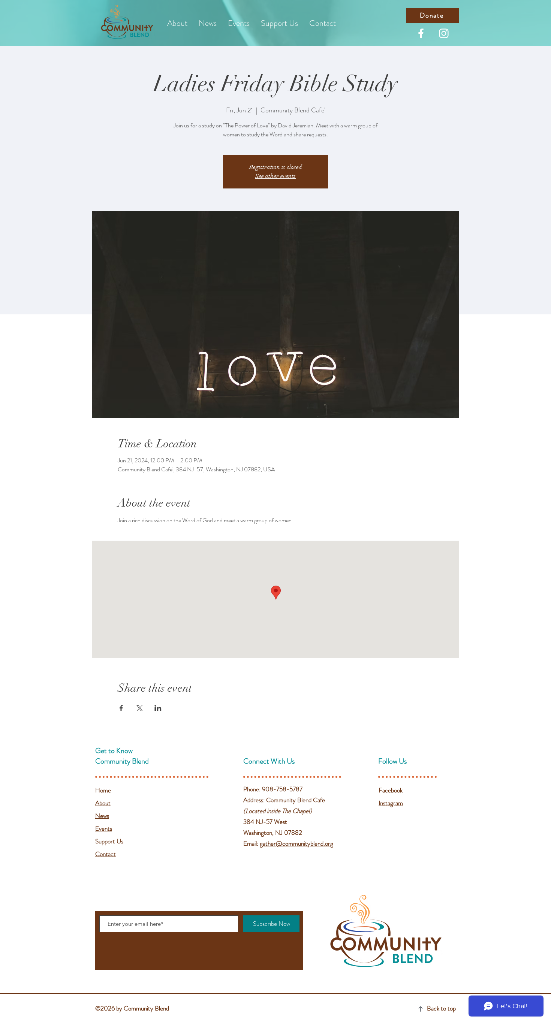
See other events (275, 176)
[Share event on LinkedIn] (158, 708)
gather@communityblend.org (296, 843)
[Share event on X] (139, 708)
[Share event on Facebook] (121, 708)
